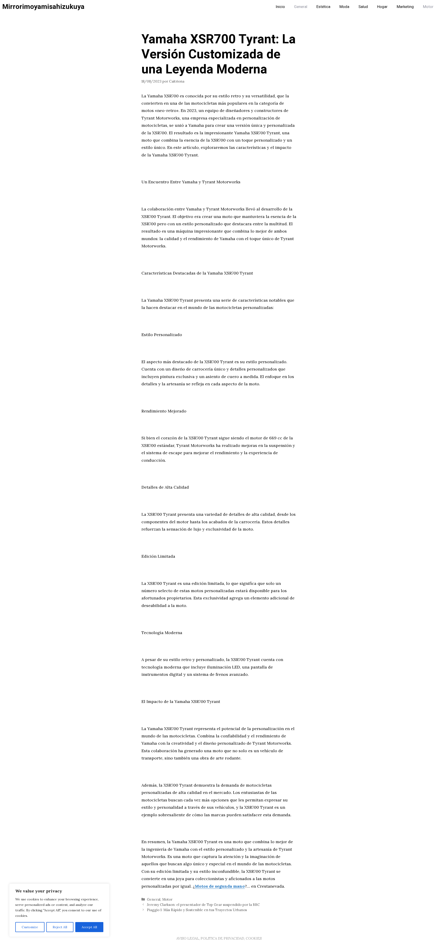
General (300, 7)
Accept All (89, 927)
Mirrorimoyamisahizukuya (43, 7)
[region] (59, 910)
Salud (363, 7)
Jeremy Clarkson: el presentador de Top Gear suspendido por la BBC (203, 904)
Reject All (60, 927)
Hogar (382, 7)
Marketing (405, 7)
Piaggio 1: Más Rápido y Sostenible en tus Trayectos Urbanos (197, 910)
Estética (323, 7)
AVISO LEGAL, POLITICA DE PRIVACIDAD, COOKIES (219, 938)
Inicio (280, 7)
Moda (344, 7)
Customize (30, 927)
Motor (428, 7)
